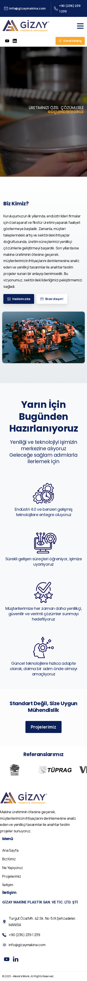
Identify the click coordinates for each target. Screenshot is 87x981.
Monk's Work (21, 976)
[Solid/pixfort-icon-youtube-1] (6, 959)
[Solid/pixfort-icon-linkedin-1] (15, 959)
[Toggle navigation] (80, 26)
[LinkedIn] (15, 41)
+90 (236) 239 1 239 (70, 8)
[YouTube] (7, 41)
